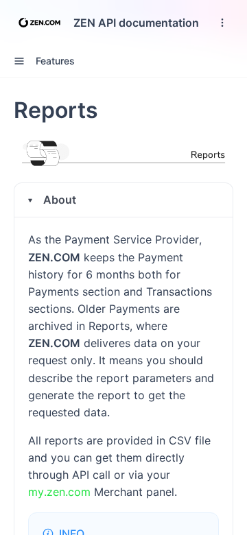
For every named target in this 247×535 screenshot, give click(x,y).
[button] (123, 200)
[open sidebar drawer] (19, 61)
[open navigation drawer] (222, 23)
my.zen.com (59, 492)
